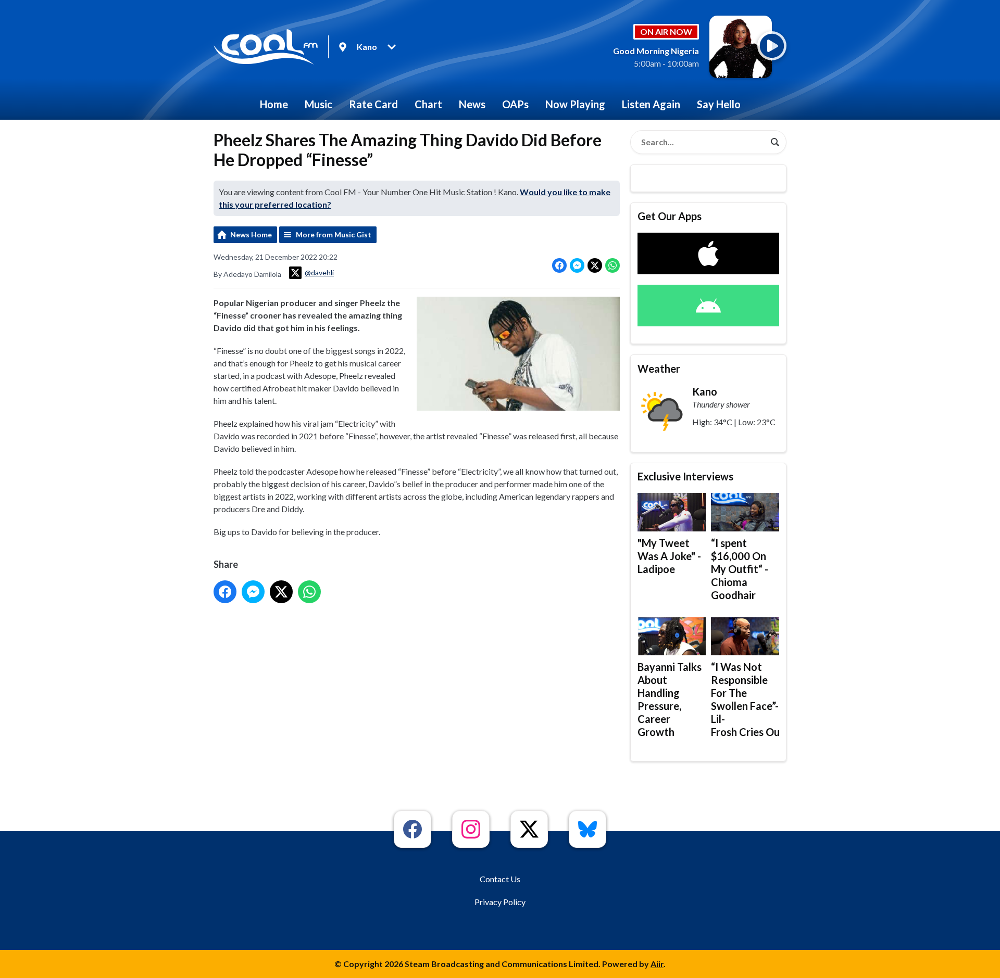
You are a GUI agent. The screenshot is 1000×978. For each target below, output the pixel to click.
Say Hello (719, 104)
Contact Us (500, 879)
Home (274, 104)
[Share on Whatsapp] (612, 265)
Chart (428, 104)
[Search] (775, 142)
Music (318, 104)
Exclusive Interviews (685, 476)
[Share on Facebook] (559, 265)
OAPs (515, 104)
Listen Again (651, 104)
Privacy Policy (500, 902)
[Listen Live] (771, 45)
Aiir (657, 964)
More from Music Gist (333, 234)
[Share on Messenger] (577, 265)
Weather (659, 368)
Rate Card (373, 104)
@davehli (319, 272)
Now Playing (575, 104)
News (472, 104)
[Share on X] (595, 265)
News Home (251, 234)
